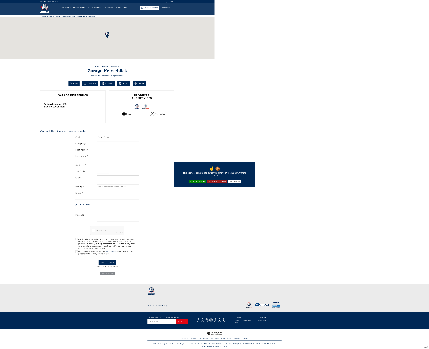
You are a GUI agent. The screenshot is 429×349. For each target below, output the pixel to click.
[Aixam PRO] (249, 305)
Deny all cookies (218, 181)
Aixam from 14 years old (243, 320)
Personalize (234, 181)
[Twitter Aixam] (202, 320)
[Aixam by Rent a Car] (276, 305)
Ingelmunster (57, 107)
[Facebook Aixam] (198, 320)
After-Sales (262, 320)
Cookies (245, 338)
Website (141, 83)
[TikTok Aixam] (215, 320)
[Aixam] (44, 8)
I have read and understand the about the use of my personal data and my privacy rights (106, 253)
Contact (125, 83)
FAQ (211, 338)
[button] (107, 35)
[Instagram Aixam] (211, 320)
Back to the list (107, 274)
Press (217, 338)
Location (238, 317)
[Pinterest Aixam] (223, 320)
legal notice (111, 252)
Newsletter (184, 338)
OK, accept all (198, 181)
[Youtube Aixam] (206, 320)
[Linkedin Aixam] (219, 320)
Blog (236, 322)
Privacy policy (226, 338)
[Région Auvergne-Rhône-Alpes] (214, 335)
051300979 (91, 83)
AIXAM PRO (262, 317)
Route (75, 83)
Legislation (236, 338)
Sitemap (193, 338)
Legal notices (203, 338)
